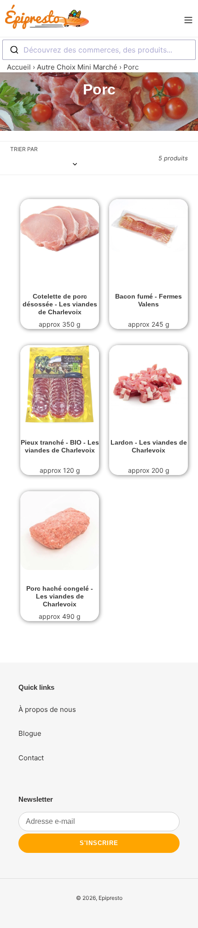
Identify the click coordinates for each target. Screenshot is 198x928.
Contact (31, 757)
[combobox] (99, 50)
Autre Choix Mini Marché (77, 67)
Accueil (19, 67)
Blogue (29, 733)
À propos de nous (47, 709)
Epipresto (110, 897)
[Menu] (188, 18)
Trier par (24, 149)
